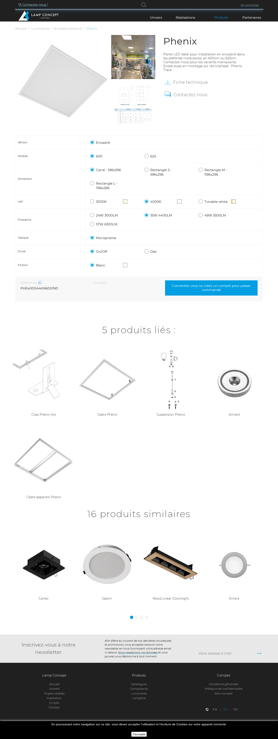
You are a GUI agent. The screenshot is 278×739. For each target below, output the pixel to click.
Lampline (139, 698)
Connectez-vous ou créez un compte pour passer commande (211, 288)
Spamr (107, 598)
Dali (153, 252)
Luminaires (139, 693)
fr (225, 709)
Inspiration (54, 698)
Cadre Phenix (107, 415)
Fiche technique (190, 82)
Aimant (234, 415)
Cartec (44, 598)
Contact (54, 707)
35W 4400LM (161, 215)
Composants (139, 688)
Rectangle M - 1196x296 (215, 172)
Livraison (100, 283)
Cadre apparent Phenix (43, 497)
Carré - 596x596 (108, 170)
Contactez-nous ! (35, 5)
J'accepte (139, 734)
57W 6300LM (106, 224)
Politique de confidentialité (224, 688)
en (215, 709)
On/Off (101, 252)
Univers (54, 688)
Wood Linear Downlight (170, 598)
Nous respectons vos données (137, 652)
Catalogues (139, 684)
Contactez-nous (190, 94)
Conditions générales (223, 684)
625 (153, 156)
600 (99, 156)
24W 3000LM (107, 215)
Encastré (103, 143)
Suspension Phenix (171, 415)
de (235, 709)
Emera (234, 598)
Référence (28, 283)
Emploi (54, 702)
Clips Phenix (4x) (43, 415)
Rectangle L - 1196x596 (106, 185)
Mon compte (224, 693)
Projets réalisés (54, 693)
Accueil (54, 684)
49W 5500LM (215, 215)
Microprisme (106, 238)
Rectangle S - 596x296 (161, 172)
